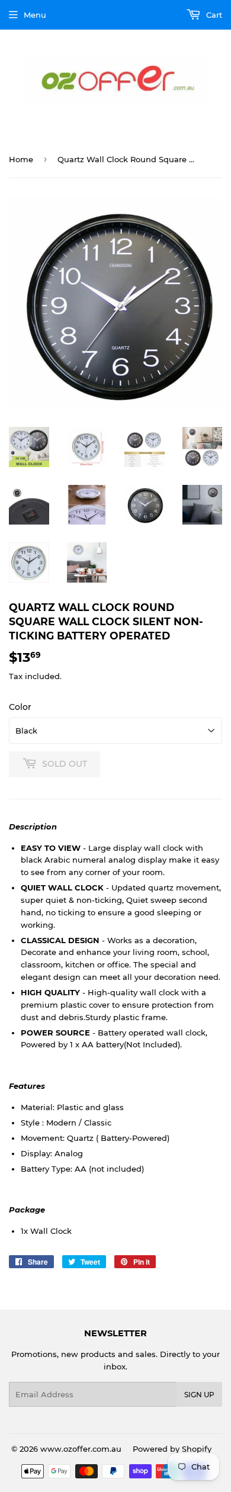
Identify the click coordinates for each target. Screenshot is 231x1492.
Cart (213, 15)
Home (21, 159)
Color (20, 707)
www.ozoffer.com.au (80, 1449)
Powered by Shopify (172, 1449)
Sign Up (199, 1394)
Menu (35, 15)
